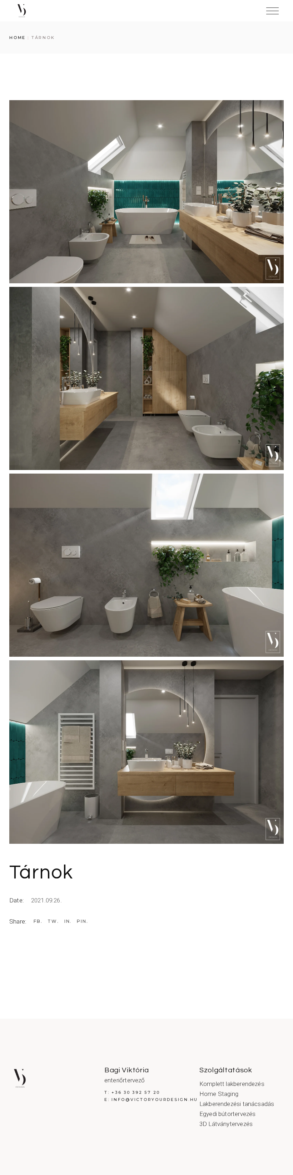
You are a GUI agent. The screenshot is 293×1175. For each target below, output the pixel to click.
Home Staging (218, 1093)
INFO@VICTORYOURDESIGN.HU (154, 1099)
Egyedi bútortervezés (227, 1113)
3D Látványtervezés (226, 1123)
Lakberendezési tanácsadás (236, 1103)
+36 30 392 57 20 (135, 1092)
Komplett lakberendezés (231, 1083)
